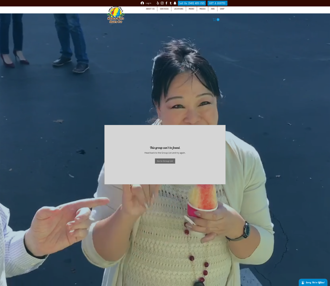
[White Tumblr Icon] (171, 3)
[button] (150, 8)
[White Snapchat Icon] (175, 3)
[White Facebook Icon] (166, 3)
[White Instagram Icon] (162, 3)
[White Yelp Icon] (158, 3)
